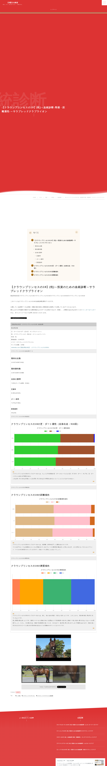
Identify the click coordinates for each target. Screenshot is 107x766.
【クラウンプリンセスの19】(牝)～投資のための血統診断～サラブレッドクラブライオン (55, 241)
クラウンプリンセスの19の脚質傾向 (46, 275)
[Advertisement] (53, 214)
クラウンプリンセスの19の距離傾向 (46, 271)
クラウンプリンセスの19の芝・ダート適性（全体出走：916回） (54, 267)
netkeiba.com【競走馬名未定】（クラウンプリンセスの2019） (30, 347)
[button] (76, 232)
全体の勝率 (38, 252)
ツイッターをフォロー (89, 310)
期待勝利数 (38, 249)
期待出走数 (38, 246)
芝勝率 (39, 256)
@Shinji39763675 (50, 686)
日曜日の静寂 (12, 2)
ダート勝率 (40, 259)
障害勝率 (39, 262)
